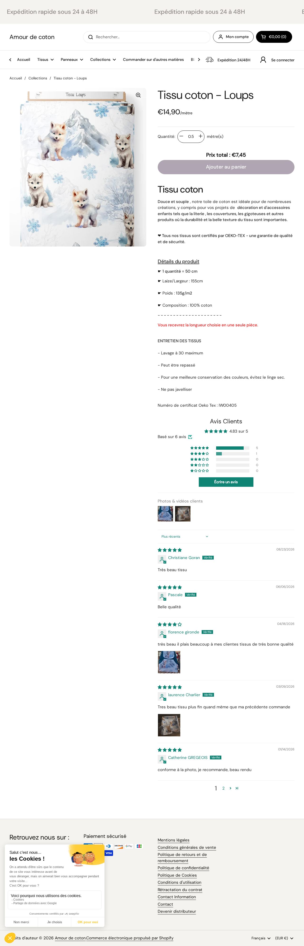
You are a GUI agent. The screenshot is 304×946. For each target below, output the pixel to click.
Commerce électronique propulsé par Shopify (129, 938)
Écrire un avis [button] (226, 481)
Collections (37, 78)
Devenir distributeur (177, 911)
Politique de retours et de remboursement (182, 857)
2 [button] (223, 788)
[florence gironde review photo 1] (169, 662)
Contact (165, 904)
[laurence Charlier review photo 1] (169, 725)
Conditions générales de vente (187, 847)
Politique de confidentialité (183, 867)
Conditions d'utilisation (179, 882)
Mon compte (237, 36)
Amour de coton (32, 37)
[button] (274, 37)
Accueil (16, 78)
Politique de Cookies (177, 875)
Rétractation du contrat (180, 889)
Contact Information (177, 896)
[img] (170, 550)
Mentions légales (174, 840)
